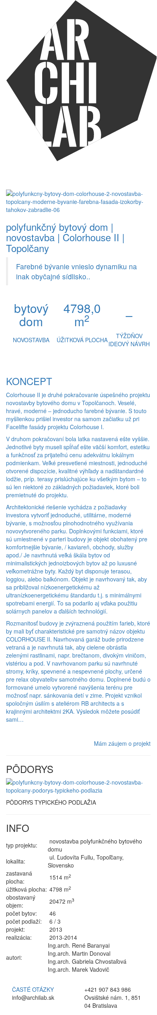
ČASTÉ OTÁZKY (33, 989)
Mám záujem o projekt (122, 743)
